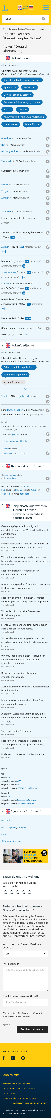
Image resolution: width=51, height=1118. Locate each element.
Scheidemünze (8, 272)
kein (3, 489)
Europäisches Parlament (26, 800)
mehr (10, 453)
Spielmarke (7, 161)
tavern (15, 475)
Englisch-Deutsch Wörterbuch (22, 29)
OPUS (10, 777)
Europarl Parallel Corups (27, 803)
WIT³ (19, 781)
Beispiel (19, 489)
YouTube (15, 1057)
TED (8, 591)
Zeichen (5, 197)
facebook (5, 1057)
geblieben (25, 493)
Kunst (33, 489)
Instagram (25, 1057)
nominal (5, 820)
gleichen (15, 434)
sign (25, 334)
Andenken (6, 211)
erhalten (5, 493)
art (21, 486)
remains (26, 486)
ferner (6, 441)
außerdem (14, 441)
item (3, 834)
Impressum (9, 1093)
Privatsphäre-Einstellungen (19, 1098)
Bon (3, 144)
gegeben (18, 409)
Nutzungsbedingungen (16, 1083)
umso (5, 453)
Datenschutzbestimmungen (19, 1088)
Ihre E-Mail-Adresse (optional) (20, 996)
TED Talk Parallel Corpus (27, 788)
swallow (7, 475)
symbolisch (24, 396)
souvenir (21, 827)
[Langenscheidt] (4, 29)
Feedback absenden (32, 1029)
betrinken (11, 478)
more (6, 448)
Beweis (4, 184)
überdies (24, 441)
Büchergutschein (10, 151)
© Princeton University (11, 841)
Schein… (5, 396)
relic (3, 827)
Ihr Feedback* (11, 963)
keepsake (11, 827)
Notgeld (5, 283)
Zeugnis (5, 191)
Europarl (10, 537)
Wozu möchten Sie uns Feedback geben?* (22, 946)
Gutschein (6, 138)
